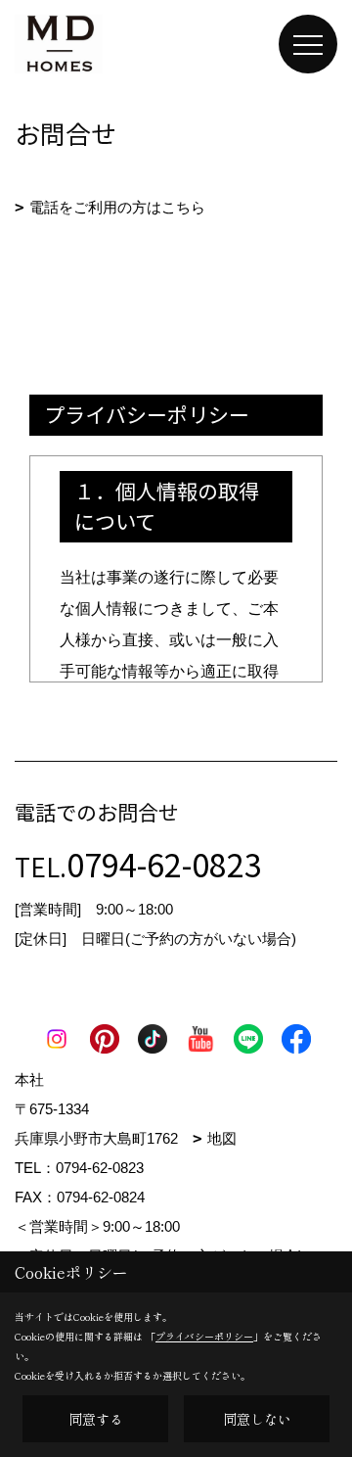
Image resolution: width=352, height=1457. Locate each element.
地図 (222, 1138)
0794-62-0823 (164, 863)
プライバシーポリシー (204, 1336)
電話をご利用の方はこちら (117, 207)
